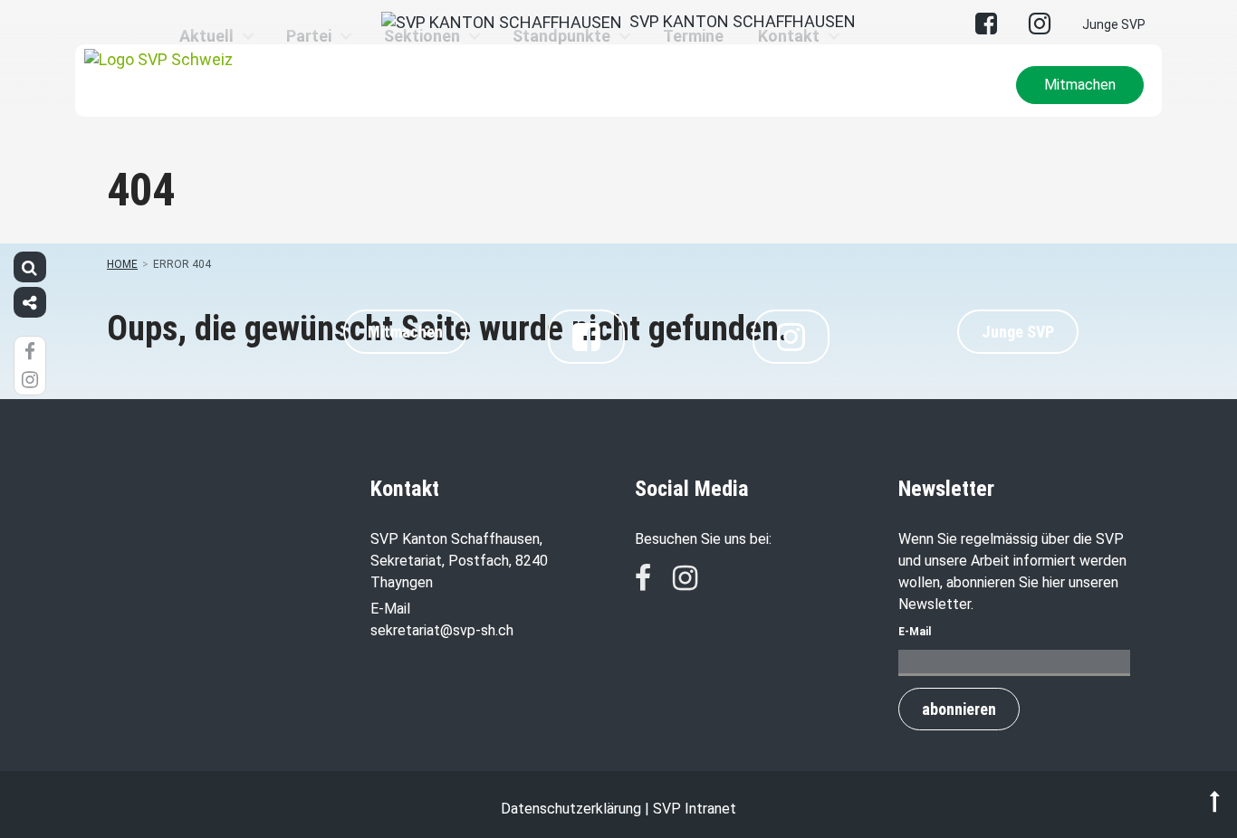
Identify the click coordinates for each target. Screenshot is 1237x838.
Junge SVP (1114, 24)
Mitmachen (1080, 84)
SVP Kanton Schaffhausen (739, 21)
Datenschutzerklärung (571, 808)
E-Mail (914, 631)
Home (122, 264)
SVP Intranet (694, 808)
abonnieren (959, 709)
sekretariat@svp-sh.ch (441, 630)
